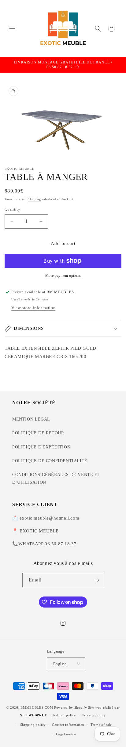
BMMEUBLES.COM (36, 707)
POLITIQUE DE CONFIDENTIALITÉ (49, 461)
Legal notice (66, 734)
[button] (12, 28)
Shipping (34, 199)
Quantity (12, 209)
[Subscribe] (97, 580)
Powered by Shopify (70, 707)
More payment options (63, 275)
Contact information (68, 724)
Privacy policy (94, 715)
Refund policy (64, 715)
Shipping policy (33, 724)
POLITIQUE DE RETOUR (38, 433)
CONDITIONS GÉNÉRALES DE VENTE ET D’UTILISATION (56, 478)
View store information (33, 308)
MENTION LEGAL (31, 419)
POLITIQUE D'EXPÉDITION (41, 447)
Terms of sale (101, 724)
